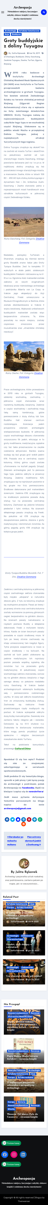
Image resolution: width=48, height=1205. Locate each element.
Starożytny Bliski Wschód (20, 1017)
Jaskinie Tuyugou (12, 60)
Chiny (27, 57)
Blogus (38, 1197)
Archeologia (10, 31)
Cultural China (23, 748)
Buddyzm (16, 34)
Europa (10, 908)
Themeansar (24, 1201)
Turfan (31, 60)
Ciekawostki (27, 936)
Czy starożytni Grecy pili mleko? (24, 976)
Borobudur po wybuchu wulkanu (15, 841)
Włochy (11, 1109)
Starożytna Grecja (16, 971)
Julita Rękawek (18, 53)
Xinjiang (7, 64)
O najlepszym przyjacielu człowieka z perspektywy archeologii (20, 915)
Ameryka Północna (16, 1070)
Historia (21, 1102)
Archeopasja (23, 7)
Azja (7, 34)
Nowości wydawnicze (18, 1013)
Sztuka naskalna (24, 908)
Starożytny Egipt (15, 939)
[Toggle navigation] (2, 12)
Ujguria (38, 60)
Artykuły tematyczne (29, 31)
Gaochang (35, 57)
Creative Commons (26, 577)
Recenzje (35, 1013)
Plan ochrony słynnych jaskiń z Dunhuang (33, 841)
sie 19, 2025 (33, 922)
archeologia (9, 57)
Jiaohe (24, 60)
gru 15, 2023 (33, 951)
